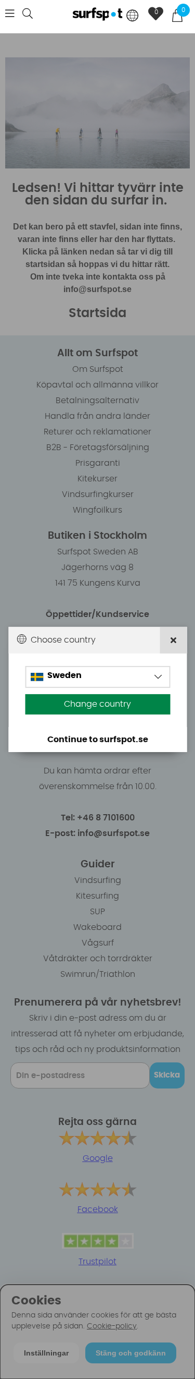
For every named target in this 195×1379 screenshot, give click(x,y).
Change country (97, 704)
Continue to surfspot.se (97, 739)
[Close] (173, 640)
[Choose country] (132, 16)
